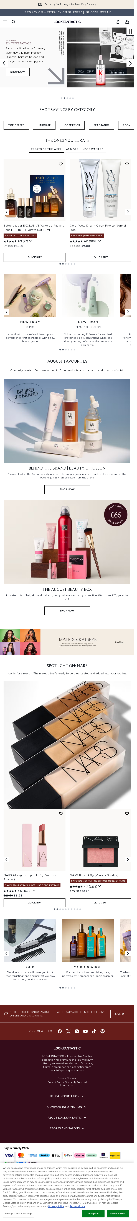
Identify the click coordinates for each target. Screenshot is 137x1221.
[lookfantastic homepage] (67, 21)
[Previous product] (6, 859)
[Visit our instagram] (77, 1031)
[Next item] (128, 212)
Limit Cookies (118, 1213)
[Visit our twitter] (68, 1031)
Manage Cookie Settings (18, 1213)
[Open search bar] (13, 21)
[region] (67, 1192)
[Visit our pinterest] (102, 1031)
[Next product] (128, 859)
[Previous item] (6, 212)
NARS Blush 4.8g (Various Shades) (94, 875)
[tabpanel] (67, 212)
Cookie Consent (67, 1078)
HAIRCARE (44, 125)
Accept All (93, 1213)
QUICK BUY (34, 257)
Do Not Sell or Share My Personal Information (67, 1084)
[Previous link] (6, 312)
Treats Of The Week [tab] (46, 149)
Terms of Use (77, 1206)
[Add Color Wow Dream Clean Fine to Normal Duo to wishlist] (127, 164)
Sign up (120, 1013)
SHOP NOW (17, 78)
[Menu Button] (4, 21)
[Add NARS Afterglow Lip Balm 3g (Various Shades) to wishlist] (61, 813)
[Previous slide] (4, 63)
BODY (126, 125)
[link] (118, 21)
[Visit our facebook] (59, 1031)
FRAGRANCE (101, 125)
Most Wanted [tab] (92, 149)
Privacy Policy (56, 1206)
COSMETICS (72, 125)
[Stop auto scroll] (130, 31)
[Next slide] (130, 63)
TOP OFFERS (16, 125)
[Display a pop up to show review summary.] (30, 241)
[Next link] (128, 312)
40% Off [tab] (72, 149)
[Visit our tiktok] (94, 1031)
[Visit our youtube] (85, 1031)
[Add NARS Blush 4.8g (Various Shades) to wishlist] (127, 813)
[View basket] (127, 21)
